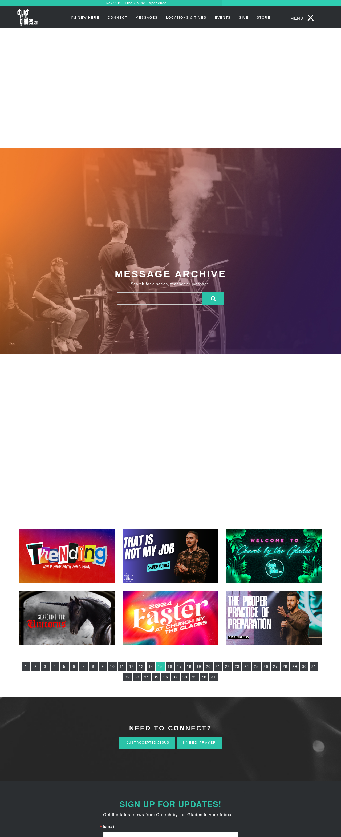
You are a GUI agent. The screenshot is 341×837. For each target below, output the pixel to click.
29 (294, 666)
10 (112, 666)
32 (127, 677)
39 (194, 677)
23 (237, 666)
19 (198, 666)
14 (150, 666)
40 (204, 677)
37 (175, 677)
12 (131, 666)
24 (246, 666)
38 (184, 677)
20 (208, 666)
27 (275, 666)
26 (265, 666)
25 (256, 666)
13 (141, 666)
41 (213, 677)
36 (165, 677)
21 (218, 666)
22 (227, 666)
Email (109, 826)
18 (189, 666)
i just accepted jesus (147, 743)
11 (122, 666)
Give (244, 17)
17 (179, 666)
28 (285, 666)
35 (156, 677)
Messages (147, 17)
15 (160, 666)
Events (223, 17)
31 (313, 666)
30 (304, 666)
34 (146, 677)
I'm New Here (85, 17)
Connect (117, 17)
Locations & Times (186, 17)
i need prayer (199, 743)
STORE (263, 17)
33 (137, 677)
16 (170, 666)
